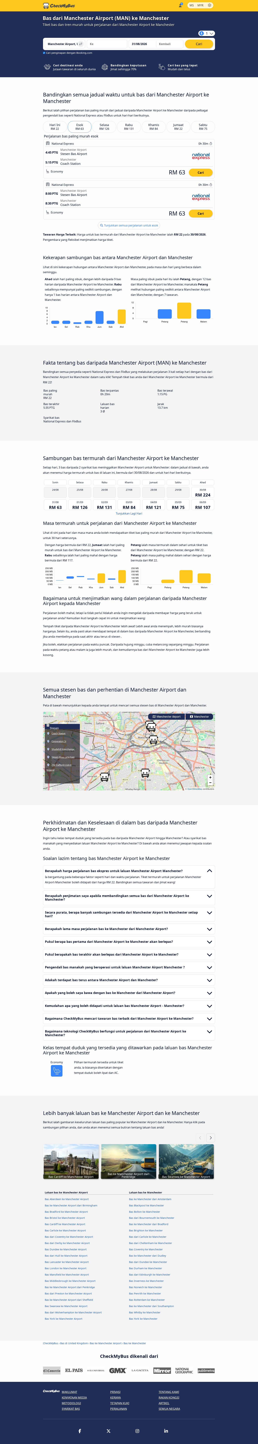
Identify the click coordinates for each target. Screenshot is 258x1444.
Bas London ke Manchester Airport (65, 1268)
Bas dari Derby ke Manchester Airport (67, 1243)
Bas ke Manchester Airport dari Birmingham (71, 1205)
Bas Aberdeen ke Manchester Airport (67, 1199)
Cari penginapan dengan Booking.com (69, 52)
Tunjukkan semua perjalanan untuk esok (130, 225)
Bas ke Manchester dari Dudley (147, 1255)
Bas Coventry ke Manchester (146, 1249)
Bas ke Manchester (135, 1343)
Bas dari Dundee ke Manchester (148, 1262)
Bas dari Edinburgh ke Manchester (149, 1274)
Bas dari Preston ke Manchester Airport (68, 1293)
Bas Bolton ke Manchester (144, 1211)
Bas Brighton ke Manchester (146, 1230)
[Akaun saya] (180, 5)
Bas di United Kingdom (74, 1343)
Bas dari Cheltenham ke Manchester (150, 1243)
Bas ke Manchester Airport (105, 1343)
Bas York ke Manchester (143, 1318)
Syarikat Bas (71, 1409)
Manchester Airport (168, 716)
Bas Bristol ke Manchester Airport (65, 1218)
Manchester (201, 716)
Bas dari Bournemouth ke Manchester (151, 1218)
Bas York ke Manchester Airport (63, 1318)
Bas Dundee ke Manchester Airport (66, 1249)
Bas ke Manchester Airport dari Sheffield (69, 1299)
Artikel (164, 1403)
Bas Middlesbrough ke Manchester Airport (70, 1281)
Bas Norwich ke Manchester (145, 1287)
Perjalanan (118, 1409)
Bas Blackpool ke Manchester (146, 1205)
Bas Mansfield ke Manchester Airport (67, 1274)
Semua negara (169, 1409)
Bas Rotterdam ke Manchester (147, 1299)
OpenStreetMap (194, 788)
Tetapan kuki (119, 1403)
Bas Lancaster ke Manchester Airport (67, 1262)
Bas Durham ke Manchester (145, 1268)
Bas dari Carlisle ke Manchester (147, 1236)
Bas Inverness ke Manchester (146, 1281)
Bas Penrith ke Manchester (145, 1293)
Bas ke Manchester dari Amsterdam (150, 1199)
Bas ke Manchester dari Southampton (151, 1306)
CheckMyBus (50, 1343)
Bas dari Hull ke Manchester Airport (66, 1255)
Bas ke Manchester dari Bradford (148, 1224)
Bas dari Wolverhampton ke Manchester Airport (73, 1312)
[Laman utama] (59, 6)
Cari (201, 172)
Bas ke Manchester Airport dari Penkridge (70, 1287)
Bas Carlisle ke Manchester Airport (65, 1230)
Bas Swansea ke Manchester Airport (66, 1306)
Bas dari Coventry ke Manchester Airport (69, 1236)
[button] (153, 740)
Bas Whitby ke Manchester (144, 1312)
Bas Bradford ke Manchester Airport (66, 1211)
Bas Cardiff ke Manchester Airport (65, 1224)
